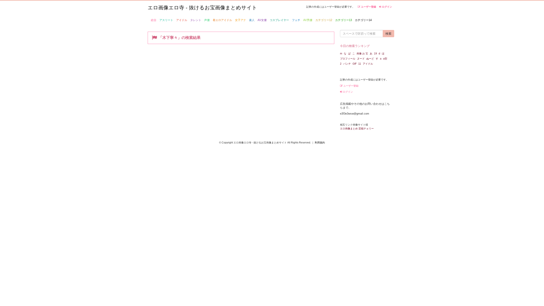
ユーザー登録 (368, 6)
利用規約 (320, 142)
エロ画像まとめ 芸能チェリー (357, 128)
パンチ (347, 63)
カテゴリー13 (343, 20)
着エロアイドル (222, 20)
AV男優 (307, 20)
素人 (252, 20)
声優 (207, 20)
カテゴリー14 (363, 20)
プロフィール (347, 58)
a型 (385, 58)
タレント (195, 20)
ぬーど (370, 58)
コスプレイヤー (279, 20)
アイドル (181, 20)
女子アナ (240, 20)
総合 (153, 20)
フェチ (296, 20)
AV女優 (262, 20)
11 (359, 63)
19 (375, 53)
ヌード (361, 58)
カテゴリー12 (323, 20)
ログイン (386, 6)
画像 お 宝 (362, 53)
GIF (355, 63)
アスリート (166, 20)
